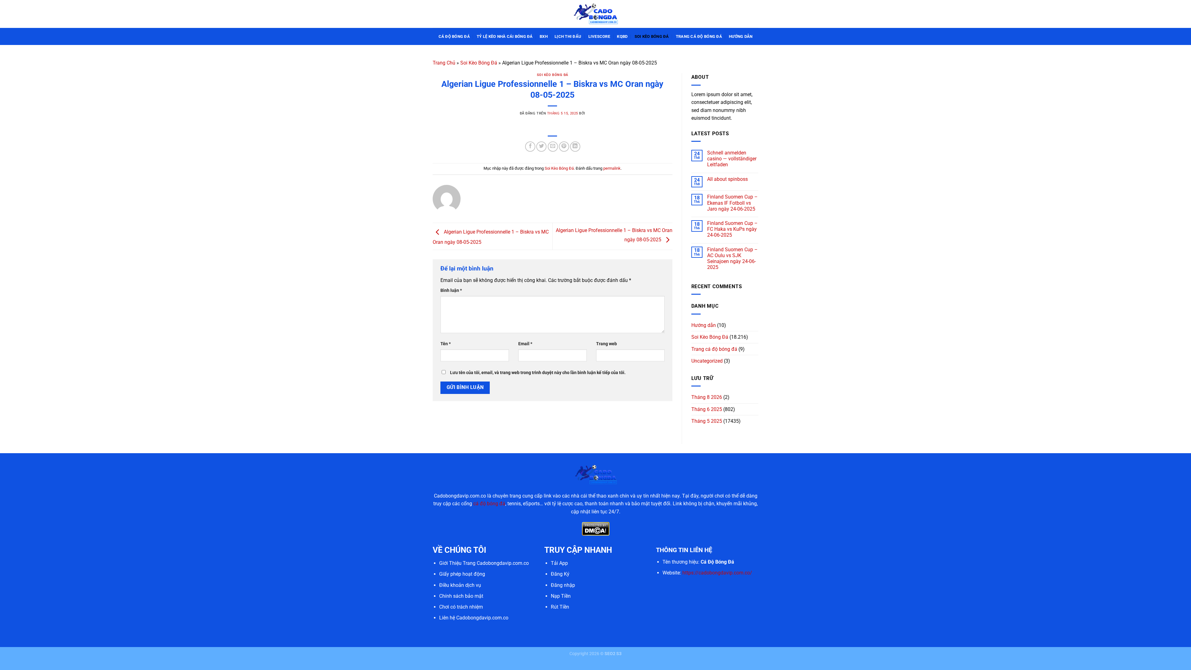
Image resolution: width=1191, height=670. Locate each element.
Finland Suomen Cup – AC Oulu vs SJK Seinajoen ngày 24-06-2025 (732, 258)
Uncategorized (707, 361)
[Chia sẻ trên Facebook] (530, 146)
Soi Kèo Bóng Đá (652, 36)
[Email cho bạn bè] (553, 146)
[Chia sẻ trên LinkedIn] (575, 146)
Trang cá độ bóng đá (699, 36)
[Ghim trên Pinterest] (564, 146)
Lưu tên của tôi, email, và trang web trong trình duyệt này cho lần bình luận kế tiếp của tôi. (538, 372)
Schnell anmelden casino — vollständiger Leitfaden (731, 159)
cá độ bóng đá (489, 504)
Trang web (606, 343)
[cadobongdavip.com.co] (595, 14)
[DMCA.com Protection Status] (595, 528)
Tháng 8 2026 (706, 397)
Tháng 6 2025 (706, 409)
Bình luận (451, 290)
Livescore (599, 36)
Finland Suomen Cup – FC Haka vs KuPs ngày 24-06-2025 (732, 229)
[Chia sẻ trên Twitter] (541, 146)
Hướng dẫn (740, 36)
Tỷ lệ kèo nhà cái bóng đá (505, 36)
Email (525, 343)
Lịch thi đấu (568, 36)
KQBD (622, 36)
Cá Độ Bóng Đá (454, 36)
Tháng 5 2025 (706, 421)
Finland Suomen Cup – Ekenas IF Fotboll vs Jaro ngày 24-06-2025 (732, 203)
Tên (445, 343)
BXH (544, 36)
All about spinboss (727, 179)
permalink (612, 168)
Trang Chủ (444, 63)
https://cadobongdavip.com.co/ (717, 573)
